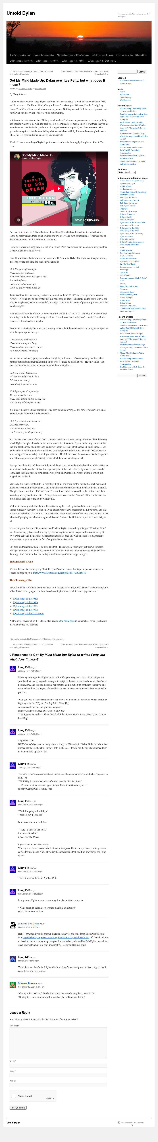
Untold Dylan (20, 12)
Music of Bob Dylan (28, 923)
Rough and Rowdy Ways (129, 286)
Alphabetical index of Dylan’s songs (73, 54)
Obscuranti (124, 272)
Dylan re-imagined (127, 219)
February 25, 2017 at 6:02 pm (30, 871)
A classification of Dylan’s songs (132, 180)
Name (13, 1061)
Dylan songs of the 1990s (73, 60)
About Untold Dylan (127, 183)
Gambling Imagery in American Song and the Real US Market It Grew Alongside (134, 117)
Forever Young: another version (131, 147)
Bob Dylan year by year (102, 54)
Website (13, 1080)
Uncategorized (36, 638)
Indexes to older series (43, 54)
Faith (122, 247)
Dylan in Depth (125, 217)
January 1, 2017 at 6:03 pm (29, 734)
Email (13, 1070)
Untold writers (125, 303)
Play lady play (125, 275)
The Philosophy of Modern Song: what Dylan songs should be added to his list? (134, 136)
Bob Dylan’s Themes (127, 205)
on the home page (66, 620)
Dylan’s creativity (126, 236)
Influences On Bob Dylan (129, 261)
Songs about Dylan (127, 292)
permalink (60, 638)
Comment (14, 1025)
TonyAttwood (40, 88)
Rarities (123, 283)
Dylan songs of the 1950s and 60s (131, 54)
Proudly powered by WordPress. (133, 1122)
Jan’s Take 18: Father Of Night (131, 122)
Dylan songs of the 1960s (25, 598)
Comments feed (125, 97)
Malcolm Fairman (27, 983)
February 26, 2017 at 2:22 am (30, 893)
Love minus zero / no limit (129, 267)
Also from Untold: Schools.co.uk (132, 80)
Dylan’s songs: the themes (129, 244)
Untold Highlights (126, 297)
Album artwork (125, 186)
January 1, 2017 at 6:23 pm (29, 767)
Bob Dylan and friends (128, 197)
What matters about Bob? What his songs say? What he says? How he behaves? (132, 128)
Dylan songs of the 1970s (21, 60)
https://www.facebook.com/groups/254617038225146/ (59, 572)
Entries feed (124, 94)
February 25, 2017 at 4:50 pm (30, 804)
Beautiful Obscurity (127, 194)
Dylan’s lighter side (127, 239)
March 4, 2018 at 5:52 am (29, 927)
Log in (122, 91)
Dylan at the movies (127, 214)
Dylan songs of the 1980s (47, 60)
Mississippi (124, 269)
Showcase (123, 289)
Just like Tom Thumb (127, 264)
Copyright (123, 208)
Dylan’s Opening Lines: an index (132, 242)
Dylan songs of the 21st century (102, 60)
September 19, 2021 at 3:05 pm (31, 986)
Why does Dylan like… (128, 305)
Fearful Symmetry (126, 250)
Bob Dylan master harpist (129, 200)
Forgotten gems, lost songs (130, 253)
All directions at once (127, 189)
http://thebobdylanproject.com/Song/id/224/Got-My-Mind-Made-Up (56, 937)
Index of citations (126, 255)
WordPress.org (125, 100)
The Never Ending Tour (20, 54)
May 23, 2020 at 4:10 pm (28, 960)
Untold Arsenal (125, 83)
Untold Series (125, 300)
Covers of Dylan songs (128, 211)
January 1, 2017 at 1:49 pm (29, 670)
